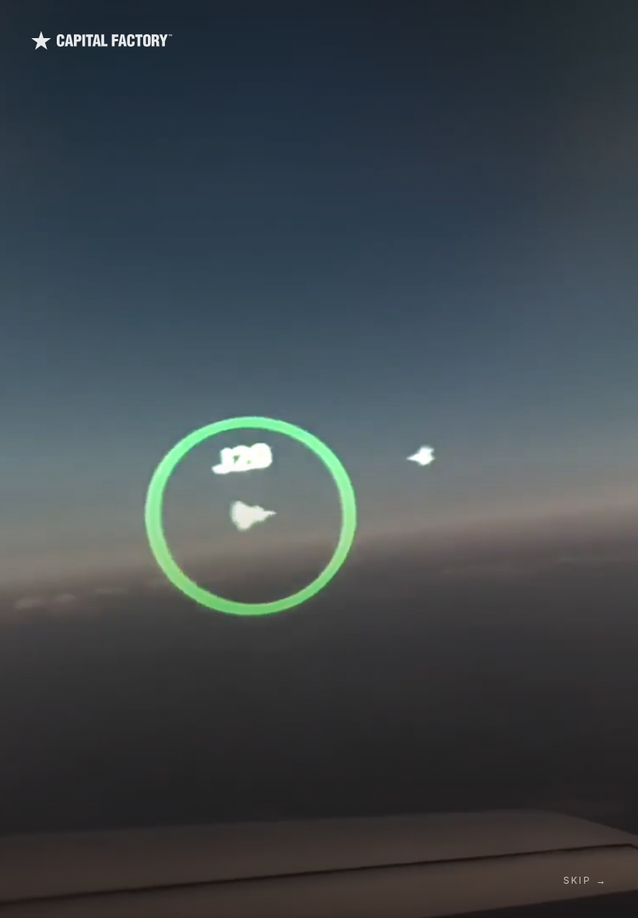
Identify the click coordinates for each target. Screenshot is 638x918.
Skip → (585, 880)
